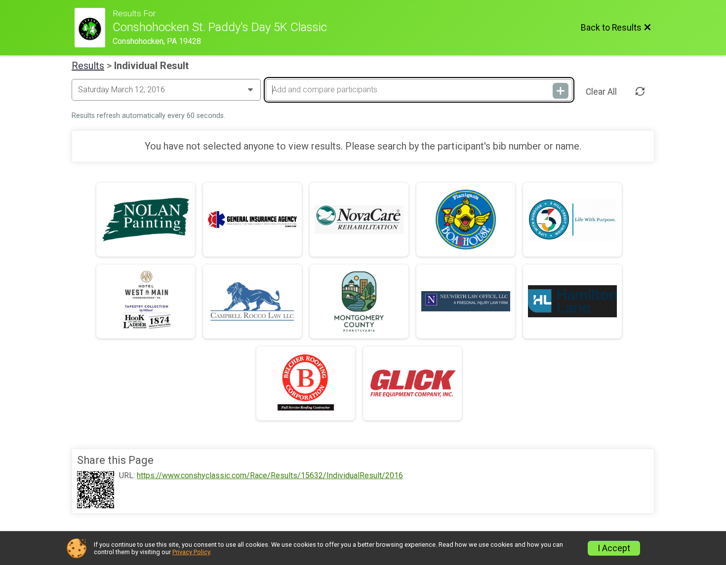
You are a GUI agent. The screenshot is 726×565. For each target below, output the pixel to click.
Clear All (601, 92)
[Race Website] (94, 27)
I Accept (614, 548)
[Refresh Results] (640, 92)
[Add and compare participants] (560, 91)
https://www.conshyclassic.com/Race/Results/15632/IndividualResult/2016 (270, 475)
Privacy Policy (191, 552)
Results (88, 66)
